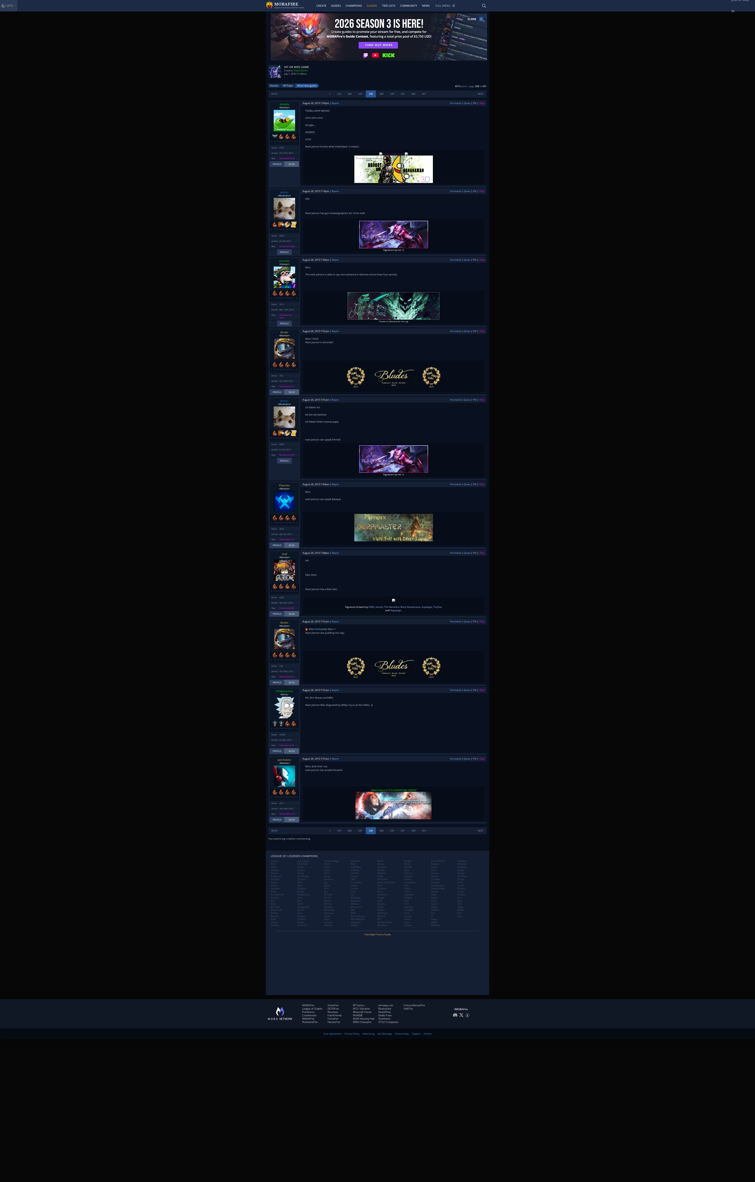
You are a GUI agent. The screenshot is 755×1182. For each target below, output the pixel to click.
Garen (300, 910)
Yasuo (461, 879)
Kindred (355, 861)
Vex (433, 913)
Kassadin (329, 910)
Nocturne (383, 879)
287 (360, 94)
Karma (327, 903)
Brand (274, 913)
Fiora (300, 897)
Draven (301, 879)
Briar (273, 919)
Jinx (326, 891)
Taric (433, 870)
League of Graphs (312, 1008)
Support (416, 1033)
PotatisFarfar (301, 70)
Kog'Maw (356, 867)
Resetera (333, 1012)
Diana (300, 873)
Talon (434, 867)
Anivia (274, 882)
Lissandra (356, 882)
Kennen (328, 922)
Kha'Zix (328, 925)
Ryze (406, 870)
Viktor (434, 922)
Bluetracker (384, 1008)
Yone (460, 882)
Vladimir (435, 925)
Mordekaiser (358, 919)
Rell (379, 919)
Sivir (406, 903)
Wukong (462, 867)
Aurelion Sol (277, 894)
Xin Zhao (462, 876)
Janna (327, 876)
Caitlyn (274, 922)
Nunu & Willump (386, 882)
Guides (336, 5)
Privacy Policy (352, 1033)
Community (408, 5)
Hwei (327, 864)
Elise (300, 885)
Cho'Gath (302, 864)
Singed (408, 897)
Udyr (433, 894)
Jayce (327, 885)
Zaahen (462, 894)
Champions (354, 5)
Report (335, 103)
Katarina (328, 913)
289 (381, 94)
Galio (300, 903)
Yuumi (461, 891)
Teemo (435, 873)
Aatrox (274, 861)
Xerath (461, 873)
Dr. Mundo (303, 876)
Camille (275, 925)
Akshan (275, 870)
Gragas (301, 916)
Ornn (380, 891)
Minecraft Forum (362, 1012)
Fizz (299, 900)
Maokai (355, 903)
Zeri (460, 903)
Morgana (356, 922)
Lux (352, 894)
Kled (353, 864)
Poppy (381, 897)
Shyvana (408, 894)
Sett (406, 885)
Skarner (408, 907)
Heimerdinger (332, 861)
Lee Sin (355, 873)
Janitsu (284, 192)
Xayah (461, 870)
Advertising (368, 1033)
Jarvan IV (329, 879)
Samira (408, 873)
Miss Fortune (316, 629)
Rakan (381, 910)
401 (424, 94)
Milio (353, 913)
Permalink (455, 103)
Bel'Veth (275, 907)
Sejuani (408, 876)
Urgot (434, 897)
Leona (354, 876)
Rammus (382, 913)
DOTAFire (333, 1008)
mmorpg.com (385, 1005)
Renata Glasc (385, 922)
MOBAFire (308, 1005)
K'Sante (328, 894)
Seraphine (409, 882)
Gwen (300, 922)
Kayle (327, 916)
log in (285, 838)
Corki (300, 867)
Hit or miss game (306, 85)
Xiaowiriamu (414, 607)
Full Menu (442, 5)
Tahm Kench (438, 861)
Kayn (327, 919)
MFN (9, 6)
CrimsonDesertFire (414, 1005)
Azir (273, 900)
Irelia (327, 870)
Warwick (462, 864)
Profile (277, 164)
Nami (380, 861)
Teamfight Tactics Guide (377, 934)
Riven (407, 864)
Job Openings (385, 1033)
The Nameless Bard (395, 607)
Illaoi (326, 867)
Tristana (435, 879)
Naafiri (354, 925)
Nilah (380, 876)
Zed (460, 900)
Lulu (353, 891)
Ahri (273, 864)
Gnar (300, 913)
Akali (273, 867)
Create (321, 5)
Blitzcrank (276, 910)
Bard (273, 903)
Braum (274, 916)
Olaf (380, 885)
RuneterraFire (310, 1022)
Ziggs (460, 907)
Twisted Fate (438, 888)
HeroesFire (334, 1022)
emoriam (284, 261)
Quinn (381, 907)
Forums (274, 85)
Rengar (408, 861)
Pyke (380, 900)
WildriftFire (308, 1018)
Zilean (461, 910)
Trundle (435, 882)
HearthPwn (384, 1012)
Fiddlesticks (303, 894)
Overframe (384, 1018)
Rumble (408, 867)
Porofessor (308, 1012)
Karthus (328, 907)
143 (339, 94)
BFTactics (359, 1005)
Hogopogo (395, 610)
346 (413, 94)
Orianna (382, 888)
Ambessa (276, 876)
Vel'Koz (435, 910)
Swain (407, 919)
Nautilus (382, 867)
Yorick (461, 885)
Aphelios (275, 888)
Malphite (355, 897)
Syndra (408, 925)
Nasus (381, 864)
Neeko (381, 870)
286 (350, 94)
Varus (434, 900)
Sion (406, 900)
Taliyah (435, 864)
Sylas (407, 922)
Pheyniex (284, 485)
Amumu (275, 879)
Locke (354, 885)
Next (481, 94)
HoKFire (408, 1008)
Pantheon (383, 894)
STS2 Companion (388, 1022)
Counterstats (309, 1015)
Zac (459, 897)
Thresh (435, 876)
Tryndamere (438, 885)
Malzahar (356, 900)
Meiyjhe (284, 104)
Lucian (354, 888)
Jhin (326, 888)
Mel (353, 910)
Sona (407, 913)
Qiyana (381, 903)
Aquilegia (427, 607)
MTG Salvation (361, 1008)
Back (274, 94)
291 (403, 94)
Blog (292, 164)
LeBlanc (355, 870)
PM (474, 103)
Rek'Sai (381, 916)
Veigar (434, 907)
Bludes (284, 332)
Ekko (300, 882)
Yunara (461, 888)
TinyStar (437, 607)
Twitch (434, 891)
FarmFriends (335, 1015)
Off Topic (288, 85)
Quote (467, 103)
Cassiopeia (303, 861)
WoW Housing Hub (363, 1018)
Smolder (408, 910)
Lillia (353, 879)
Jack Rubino (284, 760)
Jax (325, 882)
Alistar (274, 873)
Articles (428, 1033)
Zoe (460, 913)
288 (371, 94)
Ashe (273, 891)
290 (392, 94)
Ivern (327, 873)
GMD (371, 607)
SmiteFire (333, 1005)
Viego (434, 919)
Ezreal (300, 891)
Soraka (408, 916)
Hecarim (302, 925)
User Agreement (332, 1033)
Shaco (407, 888)
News (426, 5)
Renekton (383, 925)
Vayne (434, 903)
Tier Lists (388, 5)
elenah (379, 607)
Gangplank (303, 907)
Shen (407, 891)
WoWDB (358, 1015)
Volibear (462, 861)
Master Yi (356, 907)
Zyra (460, 916)
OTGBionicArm (284, 691)
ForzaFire (333, 1018)
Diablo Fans (385, 1015)
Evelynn (301, 888)
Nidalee (382, 873)
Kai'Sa (327, 897)
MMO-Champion (362, 1022)
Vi (432, 916)
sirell (284, 554)
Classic (372, 5)
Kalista (327, 900)
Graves (301, 919)
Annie (274, 885)
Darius (301, 870)
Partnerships (402, 1033)
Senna (407, 879)
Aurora (274, 897)
